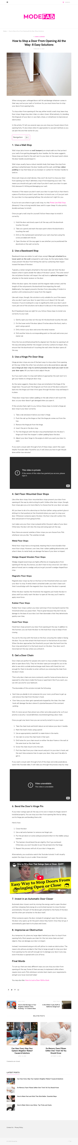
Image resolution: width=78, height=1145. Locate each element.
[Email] (5, 121)
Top (70, 1141)
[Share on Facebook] (5, 106)
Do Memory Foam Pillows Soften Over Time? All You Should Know (55, 1050)
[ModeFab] (39, 16)
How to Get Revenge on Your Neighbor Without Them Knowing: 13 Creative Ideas (27, 1006)
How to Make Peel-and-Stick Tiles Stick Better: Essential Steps (37, 1096)
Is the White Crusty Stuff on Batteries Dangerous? (51, 1006)
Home (5, 31)
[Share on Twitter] (5, 111)
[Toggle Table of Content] (26, 137)
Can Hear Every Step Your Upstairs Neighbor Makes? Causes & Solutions (22, 1050)
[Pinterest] (5, 116)
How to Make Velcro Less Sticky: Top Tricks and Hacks (34, 1105)
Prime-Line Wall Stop (58, 203)
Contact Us (10, 1127)
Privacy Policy (19, 1127)
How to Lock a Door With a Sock (37, 980)
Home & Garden (40, 36)
